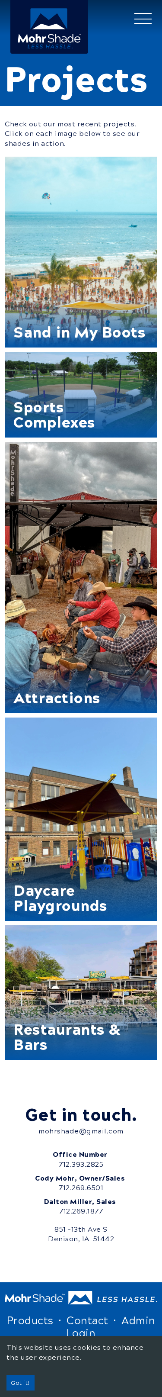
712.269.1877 (81, 1211)
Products (30, 1320)
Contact (87, 1320)
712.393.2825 (81, 1164)
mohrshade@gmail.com (81, 1131)
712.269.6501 (81, 1187)
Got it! (20, 1382)
